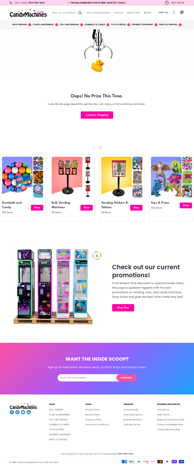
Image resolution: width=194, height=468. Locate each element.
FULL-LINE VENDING (58, 419)
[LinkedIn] (29, 413)
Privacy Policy (92, 409)
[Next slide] (100, 147)
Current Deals (131, 409)
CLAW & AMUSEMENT (59, 414)
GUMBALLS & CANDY (59, 424)
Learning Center (132, 424)
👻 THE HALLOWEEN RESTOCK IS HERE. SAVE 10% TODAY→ (97, 3)
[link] (38, 163)
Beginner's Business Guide (170, 419)
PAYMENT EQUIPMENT (60, 434)
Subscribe (126, 377)
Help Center (163, 414)
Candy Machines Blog (168, 429)
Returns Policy (92, 414)
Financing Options (133, 414)
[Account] (174, 13)
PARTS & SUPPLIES (58, 439)
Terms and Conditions (97, 424)
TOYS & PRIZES (56, 429)
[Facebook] (12, 413)
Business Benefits (133, 419)
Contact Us (163, 409)
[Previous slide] (93, 147)
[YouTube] (23, 413)
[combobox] (66, 12)
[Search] (79, 12)
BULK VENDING (56, 409)
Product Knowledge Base (170, 424)
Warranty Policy (93, 419)
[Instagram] (17, 413)
